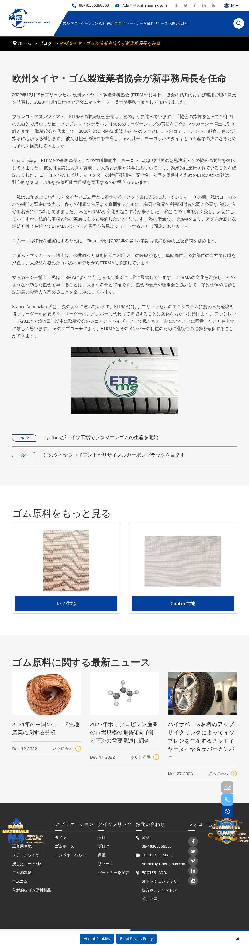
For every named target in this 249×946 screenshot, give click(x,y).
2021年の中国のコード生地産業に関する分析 (45, 728)
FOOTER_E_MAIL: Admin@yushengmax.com (160, 859)
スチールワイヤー (27, 855)
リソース (161, 23)
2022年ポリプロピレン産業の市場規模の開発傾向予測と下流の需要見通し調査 (124, 732)
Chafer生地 (182, 603)
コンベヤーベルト (70, 855)
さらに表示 (66, 748)
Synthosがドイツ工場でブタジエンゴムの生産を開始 (101, 437)
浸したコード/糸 (26, 863)
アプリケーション (84, 23)
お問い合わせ (179, 23)
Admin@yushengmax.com (141, 5)
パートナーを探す (139, 23)
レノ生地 (66, 603)
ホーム (24, 43)
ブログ (120, 23)
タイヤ (61, 837)
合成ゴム (20, 881)
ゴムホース (64, 846)
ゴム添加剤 (22, 872)
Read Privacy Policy (136, 938)
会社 (102, 23)
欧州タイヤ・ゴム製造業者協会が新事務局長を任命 (110, 43)
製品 (66, 23)
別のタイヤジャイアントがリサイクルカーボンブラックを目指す (114, 455)
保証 (110, 23)
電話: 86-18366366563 (154, 842)
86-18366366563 (90, 5)
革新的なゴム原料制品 (31, 890)
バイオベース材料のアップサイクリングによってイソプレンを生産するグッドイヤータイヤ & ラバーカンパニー (201, 740)
